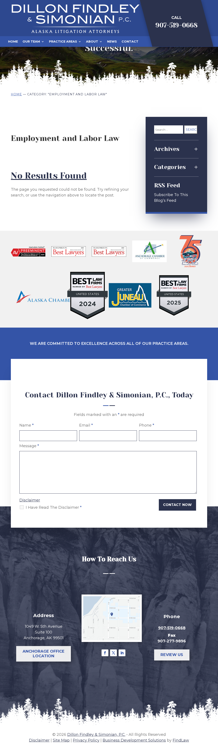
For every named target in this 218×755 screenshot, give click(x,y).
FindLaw (181, 740)
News (112, 41)
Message (29, 446)
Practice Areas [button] (63, 41)
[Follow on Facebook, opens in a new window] (105, 652)
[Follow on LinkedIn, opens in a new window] (122, 652)
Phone (146, 425)
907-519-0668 (176, 25)
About (92, 41)
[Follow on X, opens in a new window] (113, 652)
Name (26, 425)
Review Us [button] (172, 654)
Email (86, 425)
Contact (130, 41)
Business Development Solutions (134, 740)
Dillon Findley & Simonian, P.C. (96, 734)
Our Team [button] (31, 41)
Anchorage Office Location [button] (44, 653)
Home (13, 41)
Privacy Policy (86, 740)
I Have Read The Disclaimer (54, 507)
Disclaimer (29, 500)
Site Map (61, 740)
